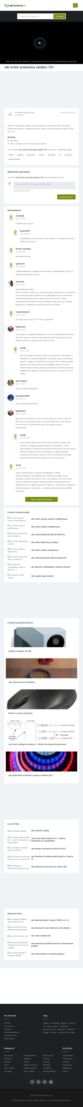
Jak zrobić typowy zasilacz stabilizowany (49, 519)
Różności (46, 1065)
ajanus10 (20, 263)
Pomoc (65, 1071)
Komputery (9, 1056)
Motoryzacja (48, 1056)
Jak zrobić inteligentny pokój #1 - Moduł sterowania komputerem (37, 744)
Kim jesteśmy (68, 1056)
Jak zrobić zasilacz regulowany (44, 550)
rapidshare (63, 1026)
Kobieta (7, 1062)
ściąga (45, 1032)
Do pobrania (9, 1026)
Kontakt (7, 1023)
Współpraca (68, 1065)
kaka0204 (21, 326)
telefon (64, 1023)
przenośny (68, 155)
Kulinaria (8, 1059)
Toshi (18, 465)
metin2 (49, 1026)
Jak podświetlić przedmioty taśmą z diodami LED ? (30, 775)
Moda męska (29, 1071)
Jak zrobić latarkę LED (41, 935)
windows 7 (71, 1029)
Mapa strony (9, 1039)
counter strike (63, 1032)
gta (54, 1029)
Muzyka (46, 1059)
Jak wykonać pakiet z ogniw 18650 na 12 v (50, 920)
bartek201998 (23, 396)
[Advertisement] (41, 89)
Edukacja (8, 1071)
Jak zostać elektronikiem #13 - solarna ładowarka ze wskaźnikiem (48, 839)
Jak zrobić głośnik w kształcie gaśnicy (48, 954)
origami (46, 1023)
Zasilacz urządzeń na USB (19, 651)
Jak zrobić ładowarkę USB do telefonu (48, 534)
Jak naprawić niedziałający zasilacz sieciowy (50, 567)
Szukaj (60, 16)
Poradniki (47, 1068)
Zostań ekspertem (11, 1032)
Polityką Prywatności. (62, 1100)
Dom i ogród (9, 1068)
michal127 (19, 115)
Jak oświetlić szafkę (40, 830)
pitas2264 (25, 231)
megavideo (61, 1029)
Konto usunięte (23, 248)
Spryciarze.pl (47, 1095)
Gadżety (27, 1059)
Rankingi (7, 1029)
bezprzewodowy (14, 159)
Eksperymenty (30, 1056)
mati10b (20, 281)
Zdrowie (46, 1062)
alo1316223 (21, 381)
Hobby (26, 1062)
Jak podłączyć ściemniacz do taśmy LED (49, 866)
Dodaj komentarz (66, 197)
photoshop (55, 1023)
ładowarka (51, 155)
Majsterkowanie (30, 1068)
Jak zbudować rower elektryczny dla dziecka (50, 928)
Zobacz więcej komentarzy (41, 499)
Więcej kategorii (49, 1071)
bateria (11, 155)
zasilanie (20, 155)
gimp (56, 1026)
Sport (6, 1065)
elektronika (31, 155)
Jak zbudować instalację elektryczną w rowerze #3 (52, 857)
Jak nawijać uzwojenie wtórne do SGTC (48, 848)
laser (73, 1032)
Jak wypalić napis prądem (42, 576)
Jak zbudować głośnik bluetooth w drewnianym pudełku (52, 944)
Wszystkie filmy (10, 1035)
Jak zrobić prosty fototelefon (21, 682)
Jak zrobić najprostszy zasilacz (44, 542)
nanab (23, 348)
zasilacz (41, 155)
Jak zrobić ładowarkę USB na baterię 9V (49, 558)
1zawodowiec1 (23, 312)
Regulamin (67, 1068)
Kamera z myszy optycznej (20, 713)
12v (60, 155)
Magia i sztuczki (30, 1065)
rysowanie (47, 1029)
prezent (53, 1032)
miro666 (20, 216)
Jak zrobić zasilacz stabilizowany (45, 527)
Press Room (67, 1059)
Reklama (66, 1062)
